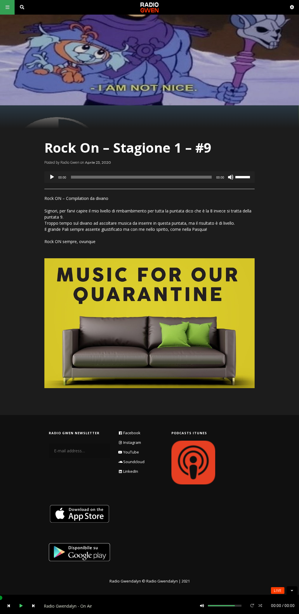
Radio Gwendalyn (125, 581)
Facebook (131, 432)
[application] (149, 177)
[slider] (243, 176)
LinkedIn (130, 471)
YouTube (131, 452)
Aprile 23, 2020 (98, 162)
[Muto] (231, 177)
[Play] (52, 177)
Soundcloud (134, 461)
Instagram (132, 442)
